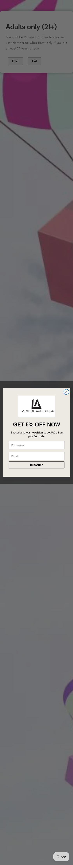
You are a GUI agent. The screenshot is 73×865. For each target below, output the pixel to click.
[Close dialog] (66, 392)
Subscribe (36, 465)
